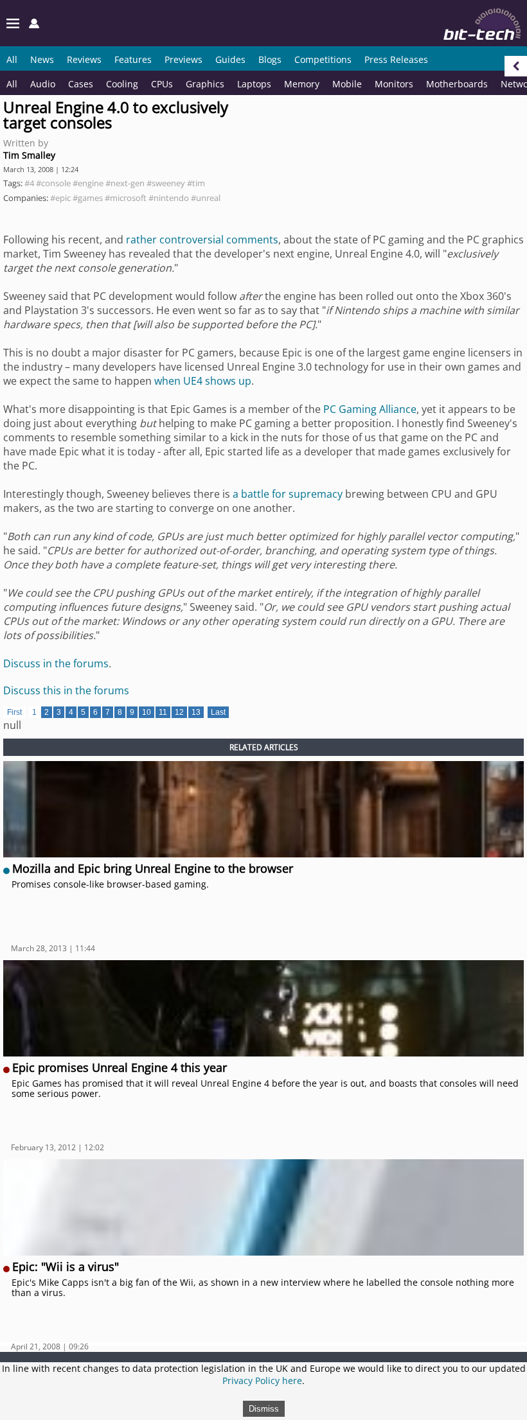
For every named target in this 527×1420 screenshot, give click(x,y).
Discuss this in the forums (66, 690)
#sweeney (166, 183)
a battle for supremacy (288, 494)
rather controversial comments (202, 239)
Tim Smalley (29, 155)
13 (196, 712)
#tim (196, 183)
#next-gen (125, 183)
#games (88, 198)
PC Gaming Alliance (369, 409)
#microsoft (126, 198)
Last (218, 712)
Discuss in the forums (56, 663)
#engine (88, 183)
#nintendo (168, 198)
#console (53, 183)
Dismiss (264, 1409)
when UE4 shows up (202, 381)
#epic (60, 198)
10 (146, 712)
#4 (29, 183)
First (14, 712)
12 (179, 712)
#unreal (205, 198)
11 (163, 712)
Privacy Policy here (262, 1380)
